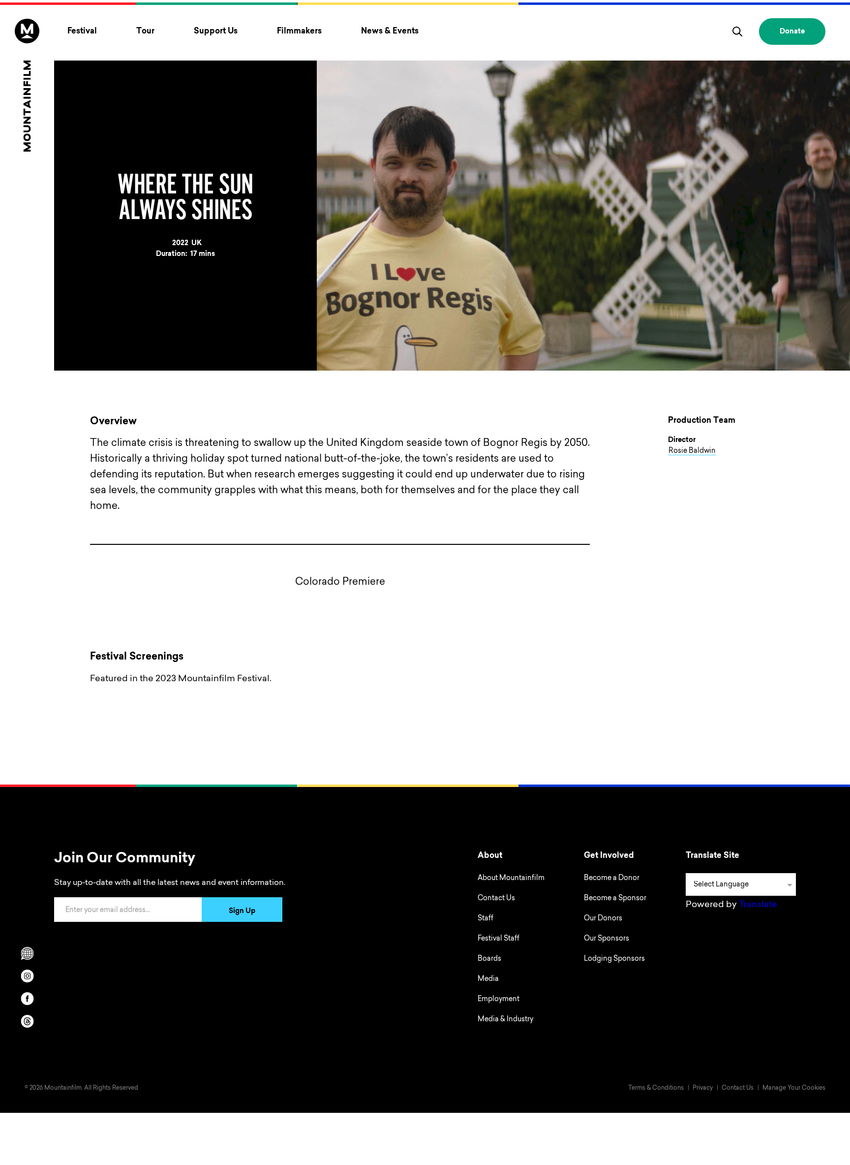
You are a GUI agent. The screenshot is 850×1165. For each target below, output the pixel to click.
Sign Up (242, 911)
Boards (489, 959)
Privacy (703, 1088)
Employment (498, 999)
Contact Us (496, 898)
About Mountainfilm (511, 878)
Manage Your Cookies (793, 1088)
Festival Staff (498, 939)
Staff (485, 918)
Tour (145, 31)
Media (488, 979)
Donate (792, 32)
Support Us (216, 31)
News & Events (390, 31)
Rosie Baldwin (692, 451)
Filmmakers (299, 31)
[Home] (27, 85)
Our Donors (603, 918)
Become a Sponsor (615, 898)
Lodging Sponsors (614, 959)
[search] (737, 31)
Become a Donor (611, 878)
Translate (758, 905)
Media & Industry (505, 1019)
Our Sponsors (606, 939)
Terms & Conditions (656, 1088)
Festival (82, 31)
